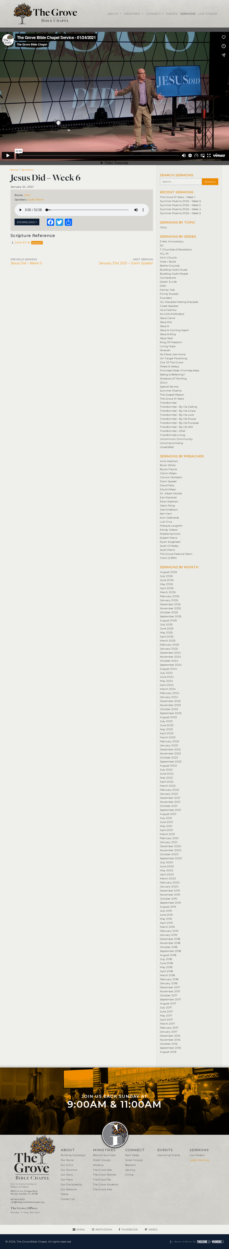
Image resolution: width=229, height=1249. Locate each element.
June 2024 (167, 676)
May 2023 (166, 729)
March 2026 (168, 592)
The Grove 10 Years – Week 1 (177, 197)
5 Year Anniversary (172, 241)
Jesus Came (167, 318)
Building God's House (173, 269)
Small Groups (101, 1160)
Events (172, 13)
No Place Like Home (172, 354)
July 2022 (166, 769)
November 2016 (170, 1039)
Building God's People (174, 273)
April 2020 (167, 874)
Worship (98, 1165)
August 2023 (168, 717)
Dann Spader (168, 481)
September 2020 (171, 858)
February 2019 (169, 930)
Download (26, 222)
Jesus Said (166, 338)
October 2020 (169, 854)
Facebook (130, 1229)
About (113, 13)
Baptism (130, 1165)
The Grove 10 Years (172, 398)
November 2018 (170, 943)
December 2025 (170, 604)
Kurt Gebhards (169, 517)
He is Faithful (168, 310)
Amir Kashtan (169, 461)
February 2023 (169, 741)
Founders (166, 297)
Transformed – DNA (172, 431)
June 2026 (167, 580)
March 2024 (168, 689)
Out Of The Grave (171, 362)
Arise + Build (168, 261)
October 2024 (169, 660)
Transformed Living (172, 435)
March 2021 (167, 834)
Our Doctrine (69, 1170)
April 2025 (166, 636)
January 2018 (169, 983)
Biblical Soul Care (104, 1155)
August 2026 (168, 572)
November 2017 (170, 991)
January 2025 (169, 648)
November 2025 (170, 608)
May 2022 (166, 777)
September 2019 (170, 902)
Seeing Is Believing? (172, 374)
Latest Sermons (199, 1160)
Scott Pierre (35, 199)
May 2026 (166, 584)
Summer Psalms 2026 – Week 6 (180, 201)
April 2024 (167, 685)
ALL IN (164, 253)
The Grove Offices (24, 1208)
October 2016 (168, 1043)
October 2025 (169, 612)
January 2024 (169, 697)
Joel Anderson (169, 509)
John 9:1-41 (22, 242)
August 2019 (168, 906)
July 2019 (166, 910)
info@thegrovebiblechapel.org (28, 1202)
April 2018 (166, 971)
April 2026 (167, 588)
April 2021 (166, 830)
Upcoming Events (168, 1155)
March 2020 (168, 878)
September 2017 (170, 999)
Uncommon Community (176, 439)
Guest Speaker (169, 306)
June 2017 (166, 1011)
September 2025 (170, 616)
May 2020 (166, 870)
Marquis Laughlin (171, 525)
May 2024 (166, 681)
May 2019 (166, 918)
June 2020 (167, 866)
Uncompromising (171, 443)
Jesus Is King (168, 334)
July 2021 (166, 818)
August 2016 (168, 1051)
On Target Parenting (173, 358)
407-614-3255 (18, 1199)
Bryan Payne (168, 469)
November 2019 (170, 894)
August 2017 (168, 1003)
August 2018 (168, 955)
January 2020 (169, 886)
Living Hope (167, 346)
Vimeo (153, 1229)
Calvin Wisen (168, 473)
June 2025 (166, 628)
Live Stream (207, 13)
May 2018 (166, 967)
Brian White (168, 465)
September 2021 (170, 810)
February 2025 (169, 644)
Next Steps (132, 1155)
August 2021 (168, 814)
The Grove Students (105, 1184)
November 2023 (170, 705)
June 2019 (166, 914)
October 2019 (168, 898)
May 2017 (166, 1015)
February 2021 (169, 838)
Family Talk (167, 289)
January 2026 (169, 600)
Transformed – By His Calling (178, 406)
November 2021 (170, 801)
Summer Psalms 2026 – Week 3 (180, 213)
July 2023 (166, 721)
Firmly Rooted (169, 293)
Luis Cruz (166, 521)
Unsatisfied (167, 447)
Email (81, 1229)
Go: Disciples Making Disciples (179, 302)
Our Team (67, 1179)
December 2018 (170, 939)
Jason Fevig (167, 505)
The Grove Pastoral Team (176, 554)
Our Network (69, 1189)
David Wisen (168, 489)
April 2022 (167, 781)
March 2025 (167, 640)
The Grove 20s (102, 1179)
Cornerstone (168, 277)
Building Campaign (73, 1155)
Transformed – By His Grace (177, 410)
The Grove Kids (102, 1189)
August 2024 (168, 668)
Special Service (169, 386)
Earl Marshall (168, 497)
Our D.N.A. (67, 1165)
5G (161, 245)
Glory (163, 227)
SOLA (164, 382)
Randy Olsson (169, 529)
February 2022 (169, 789)
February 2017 (169, 1027)
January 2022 (169, 793)
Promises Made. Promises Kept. (180, 370)
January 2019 (168, 935)
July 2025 (166, 624)
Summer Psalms (171, 390)
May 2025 (166, 632)
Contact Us (68, 1199)
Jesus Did (166, 322)
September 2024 (171, 664)
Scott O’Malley (169, 545)
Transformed (168, 402)
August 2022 (168, 765)
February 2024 (169, 693)
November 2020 (170, 850)
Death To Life (168, 281)
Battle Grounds (170, 265)
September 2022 (171, 761)
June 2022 (167, 773)
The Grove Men (102, 1170)
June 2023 (167, 725)
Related (37, 242)
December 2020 (170, 846)
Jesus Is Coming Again (174, 330)
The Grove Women (105, 1174)
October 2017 (168, 995)
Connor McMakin (171, 477)
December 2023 (170, 701)
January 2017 (168, 1031)
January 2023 (169, 745)
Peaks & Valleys (169, 366)
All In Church (168, 257)
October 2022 (169, 757)
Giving (129, 1174)
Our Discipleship (71, 1184)
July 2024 (166, 672)
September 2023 (171, 713)
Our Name (67, 1160)
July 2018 (166, 959)
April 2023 (167, 733)
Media (65, 1194)
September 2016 (170, 1047)
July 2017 (166, 1007)
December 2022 (170, 749)
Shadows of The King (173, 378)
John (27, 195)
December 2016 (170, 1035)
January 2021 (168, 842)
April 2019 (166, 922)
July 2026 (166, 576)
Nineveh (165, 350)
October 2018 (169, 947)
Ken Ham (166, 513)
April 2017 (166, 1019)
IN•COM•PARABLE (172, 314)
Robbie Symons (170, 533)
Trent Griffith (168, 558)
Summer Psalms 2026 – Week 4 (180, 209)
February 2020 (170, 882)
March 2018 (167, 975)
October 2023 (169, 709)
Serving (130, 1170)
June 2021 (166, 822)
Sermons (188, 13)
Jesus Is (164, 326)
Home (14, 169)
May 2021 (166, 826)
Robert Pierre (168, 537)
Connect (153, 13)
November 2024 (170, 656)
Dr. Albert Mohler (171, 493)
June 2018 (166, 963)
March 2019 (167, 926)
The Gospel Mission (172, 394)
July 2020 (166, 862)
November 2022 (170, 753)
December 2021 (170, 797)
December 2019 (170, 890)
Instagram (103, 1229)
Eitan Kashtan (169, 501)
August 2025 (168, 620)
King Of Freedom (171, 342)
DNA (163, 285)
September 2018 (170, 951)
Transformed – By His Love (177, 414)
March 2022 (168, 785)
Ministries (132, 13)
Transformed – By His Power (178, 418)
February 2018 (169, 979)
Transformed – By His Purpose (179, 422)
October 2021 (168, 806)
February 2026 (169, 596)
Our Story (67, 1174)
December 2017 (170, 987)
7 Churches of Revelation (176, 249)
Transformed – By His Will (176, 427)
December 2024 (170, 652)
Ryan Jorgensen (170, 541)
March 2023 (168, 737)
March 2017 (167, 1023)
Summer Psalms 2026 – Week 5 (180, 205)
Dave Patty (167, 485)
